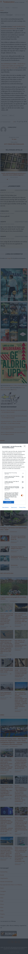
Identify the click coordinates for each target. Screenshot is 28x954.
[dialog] (14, 477)
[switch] (22, 477)
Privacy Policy (22, 507)
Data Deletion (5, 507)
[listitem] (14, 473)
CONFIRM (8, 502)
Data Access (14, 507)
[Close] (25, 446)
